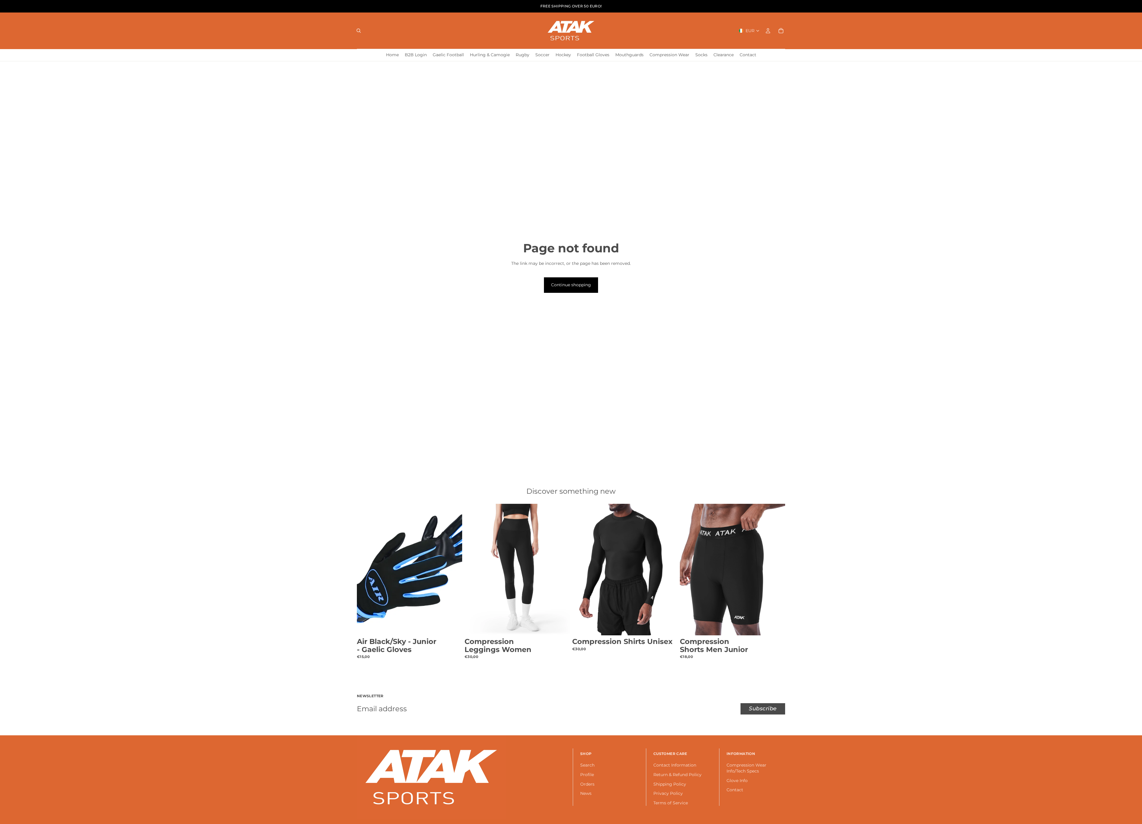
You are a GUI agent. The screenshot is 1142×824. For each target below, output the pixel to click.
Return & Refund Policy (677, 774)
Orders (587, 784)
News (586, 793)
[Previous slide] (366, 569)
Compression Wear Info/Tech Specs (746, 768)
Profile (587, 774)
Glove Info (737, 780)
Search (587, 765)
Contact (735, 790)
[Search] (358, 30)
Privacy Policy (668, 793)
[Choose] (453, 626)
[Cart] (781, 30)
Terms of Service (670, 803)
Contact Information (674, 765)
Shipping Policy (669, 784)
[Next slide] (453, 569)
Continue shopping (571, 284)
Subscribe (763, 708)
